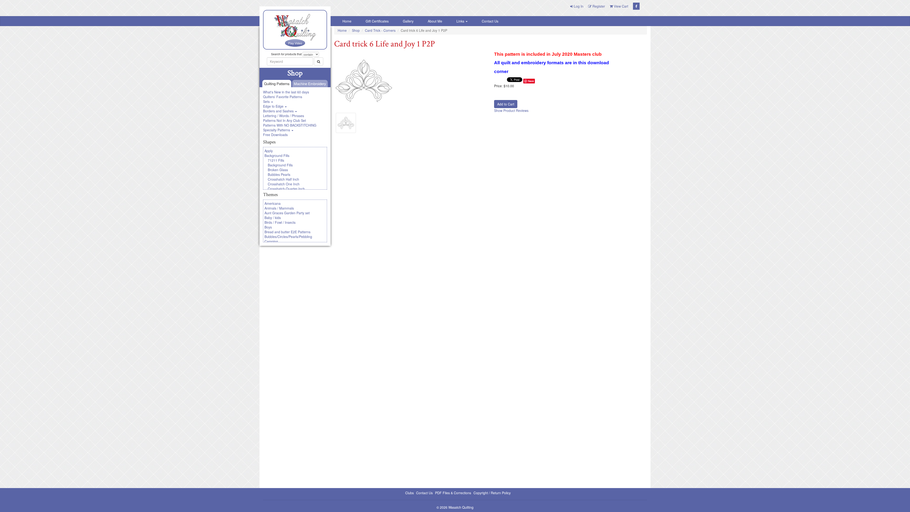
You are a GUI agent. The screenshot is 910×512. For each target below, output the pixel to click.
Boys (268, 227)
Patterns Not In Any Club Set (284, 120)
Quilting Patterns (277, 83)
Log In (578, 6)
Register (598, 6)
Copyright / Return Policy (492, 492)
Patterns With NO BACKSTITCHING (289, 125)
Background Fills (276, 155)
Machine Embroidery (310, 83)
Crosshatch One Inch (284, 184)
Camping (271, 241)
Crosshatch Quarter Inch (286, 188)
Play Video (295, 43)
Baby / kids (272, 217)
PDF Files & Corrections (453, 492)
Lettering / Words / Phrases (283, 115)
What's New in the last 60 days (286, 92)
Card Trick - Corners (380, 30)
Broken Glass (278, 169)
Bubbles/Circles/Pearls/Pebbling (288, 236)
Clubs (409, 492)
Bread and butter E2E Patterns (287, 231)
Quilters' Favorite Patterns (282, 96)
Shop (356, 30)
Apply (268, 150)
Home (346, 21)
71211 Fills (276, 160)
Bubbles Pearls (279, 174)
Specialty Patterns (277, 130)
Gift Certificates (377, 21)
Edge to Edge (273, 106)
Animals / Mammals (279, 208)
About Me (435, 21)
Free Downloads (275, 134)
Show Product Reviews (511, 110)
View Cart (620, 6)
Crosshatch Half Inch (283, 179)
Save (531, 81)
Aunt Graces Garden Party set (287, 212)
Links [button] (460, 21)
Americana (272, 203)
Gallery (408, 21)
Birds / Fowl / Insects (280, 222)
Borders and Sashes (279, 111)
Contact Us (490, 21)
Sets (267, 101)
